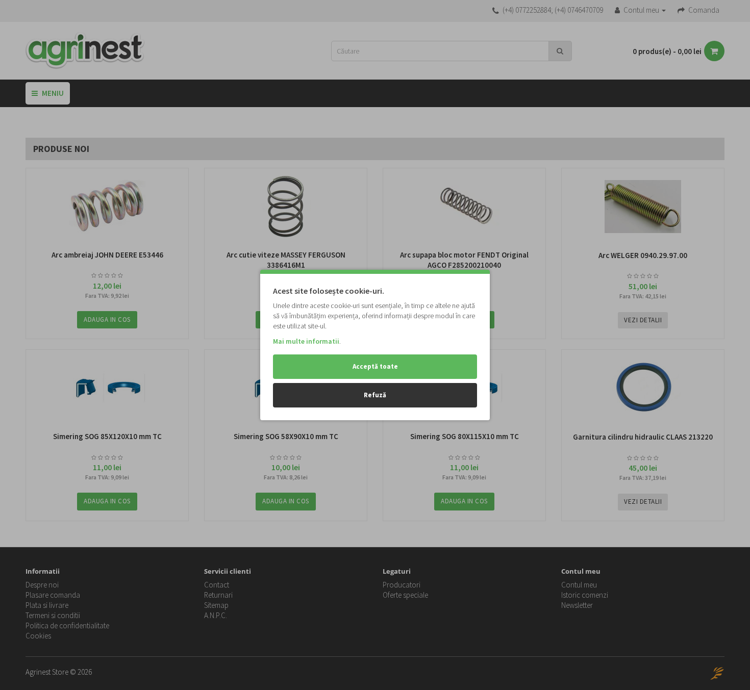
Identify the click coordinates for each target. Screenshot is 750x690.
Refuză (375, 395)
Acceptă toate (375, 366)
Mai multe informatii (306, 341)
